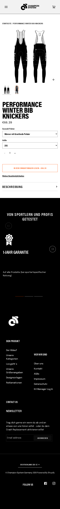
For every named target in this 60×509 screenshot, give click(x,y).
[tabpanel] (29, 255)
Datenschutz (40, 384)
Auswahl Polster (8, 128)
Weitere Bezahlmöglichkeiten (13, 175)
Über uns (38, 364)
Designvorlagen (14, 378)
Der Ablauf (11, 350)
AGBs (36, 374)
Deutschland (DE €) (29, 464)
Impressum (39, 379)
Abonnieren (42, 438)
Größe (4, 140)
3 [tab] (36, 296)
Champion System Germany (19, 473)
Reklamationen (14, 383)
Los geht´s (11, 364)
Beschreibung (12, 186)
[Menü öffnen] (9, 7)
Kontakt (38, 369)
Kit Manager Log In (43, 389)
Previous (8, 226)
